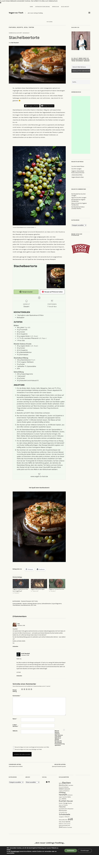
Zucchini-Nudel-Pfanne (77, 166)
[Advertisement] (81, 125)
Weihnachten (67, 823)
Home (31, 6)
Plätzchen (62, 807)
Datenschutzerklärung (42, 6)
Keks (69, 797)
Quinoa (39, 603)
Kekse (60, 799)
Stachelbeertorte (25, 605)
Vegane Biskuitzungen (38, 589)
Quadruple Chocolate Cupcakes (59, 765)
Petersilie (61, 805)
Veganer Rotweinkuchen (56, 589)
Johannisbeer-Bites (76, 175)
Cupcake (70, 785)
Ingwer (60, 797)
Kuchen (62, 801)
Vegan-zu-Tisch (16, 13)
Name (15, 719)
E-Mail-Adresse (15, 725)
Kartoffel (65, 797)
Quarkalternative (63, 808)
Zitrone (65, 827)
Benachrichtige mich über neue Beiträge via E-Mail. (28, 749)
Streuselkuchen (63, 819)
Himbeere (70, 795)
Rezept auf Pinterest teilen (53, 292)
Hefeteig (29, 603)
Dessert (61, 787)
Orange (65, 803)
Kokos (64, 799)
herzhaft (63, 794)
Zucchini (69, 827)
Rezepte (20, 27)
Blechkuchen (63, 785)
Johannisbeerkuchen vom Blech (16, 765)
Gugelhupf (61, 790)
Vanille (67, 822)
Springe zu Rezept (33, 106)
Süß (26, 27)
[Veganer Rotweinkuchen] (57, 583)
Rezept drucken (48, 106)
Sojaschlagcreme (57, 603)
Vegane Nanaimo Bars (77, 177)
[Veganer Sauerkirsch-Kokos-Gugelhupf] (21, 583)
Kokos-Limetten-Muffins (78, 207)
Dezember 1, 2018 (21, 625)
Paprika (70, 803)
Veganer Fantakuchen (78, 200)
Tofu (60, 821)
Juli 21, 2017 (19, 33)
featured (12, 27)
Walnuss (61, 823)
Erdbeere (66, 787)
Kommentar (17, 695)
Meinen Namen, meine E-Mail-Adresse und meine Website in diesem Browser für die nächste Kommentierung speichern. (59, 738)
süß (32, 605)
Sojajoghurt (61, 816)
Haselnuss (67, 790)
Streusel (67, 816)
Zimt (61, 827)
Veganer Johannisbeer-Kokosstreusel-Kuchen (77, 171)
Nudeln (61, 803)
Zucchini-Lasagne (76, 168)
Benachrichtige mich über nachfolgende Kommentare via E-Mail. (32, 747)
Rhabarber (70, 808)
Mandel (35, 603)
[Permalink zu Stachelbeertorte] (37, 83)
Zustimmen (70, 850)
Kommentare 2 (26, 33)
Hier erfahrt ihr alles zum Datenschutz (44, 1)
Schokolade (64, 814)
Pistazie (66, 805)
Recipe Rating (15, 690)
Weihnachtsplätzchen (64, 825)
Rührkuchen (63, 810)
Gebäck (61, 789)
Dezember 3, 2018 (25, 655)
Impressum (55, 6)
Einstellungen (15, 851)
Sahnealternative (46, 603)
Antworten (15, 646)
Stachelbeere (16, 605)
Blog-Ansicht (65, 6)
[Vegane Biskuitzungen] (39, 583)
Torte (34, 605)
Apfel (60, 783)
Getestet (67, 789)
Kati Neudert (15, 42)
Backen (25, 603)
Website (15, 731)
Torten (31, 27)
